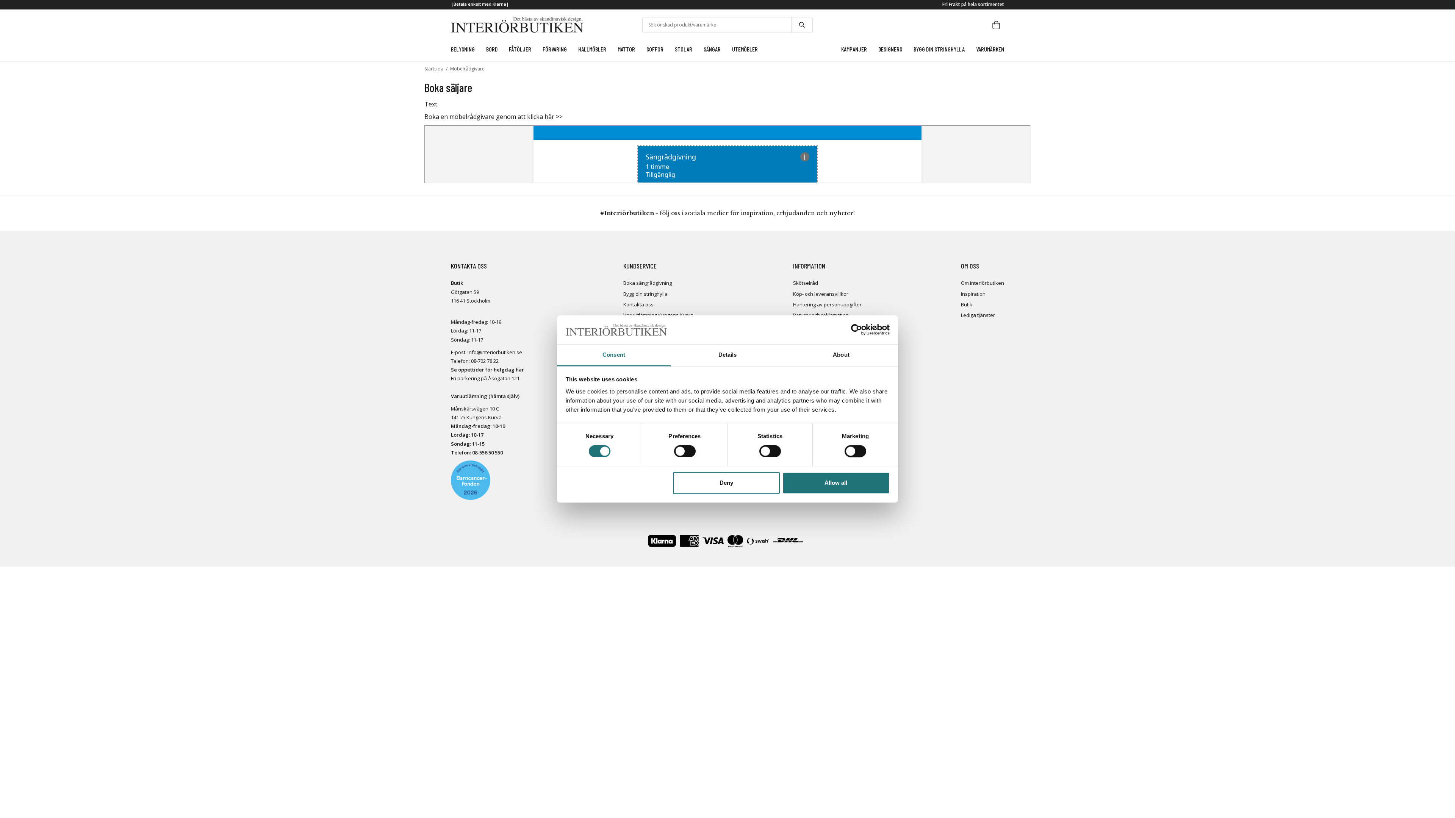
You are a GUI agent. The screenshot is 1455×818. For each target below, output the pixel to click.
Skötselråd (805, 282)
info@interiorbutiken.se (495, 352)
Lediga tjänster (978, 315)
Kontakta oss (638, 304)
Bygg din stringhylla (645, 293)
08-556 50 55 (486, 452)
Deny (726, 482)
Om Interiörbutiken (982, 282)
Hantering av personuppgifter (827, 304)
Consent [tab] (613, 354)
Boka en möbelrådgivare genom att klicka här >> (493, 116)
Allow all (835, 482)
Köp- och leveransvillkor (820, 293)
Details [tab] (727, 354)
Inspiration (973, 293)
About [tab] (841, 354)
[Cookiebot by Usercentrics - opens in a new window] (856, 330)
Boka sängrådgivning (647, 282)
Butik (966, 304)
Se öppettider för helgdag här (487, 369)
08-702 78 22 (485, 360)
